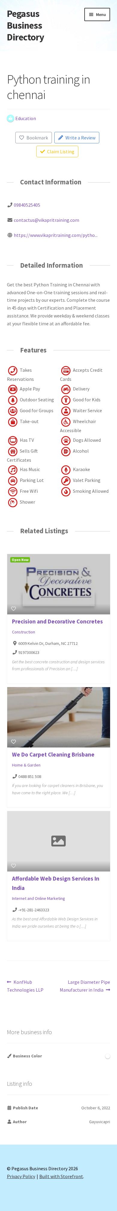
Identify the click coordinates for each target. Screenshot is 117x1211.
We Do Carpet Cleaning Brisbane (53, 754)
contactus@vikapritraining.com (46, 220)
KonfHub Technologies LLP (25, 986)
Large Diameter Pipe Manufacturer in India (85, 986)
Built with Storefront (61, 1176)
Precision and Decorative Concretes (57, 621)
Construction (23, 632)
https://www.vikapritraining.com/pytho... (56, 235)
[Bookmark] (13, 608)
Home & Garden (26, 765)
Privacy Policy (21, 1176)
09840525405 (27, 205)
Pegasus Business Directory (25, 25)
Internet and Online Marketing (38, 898)
